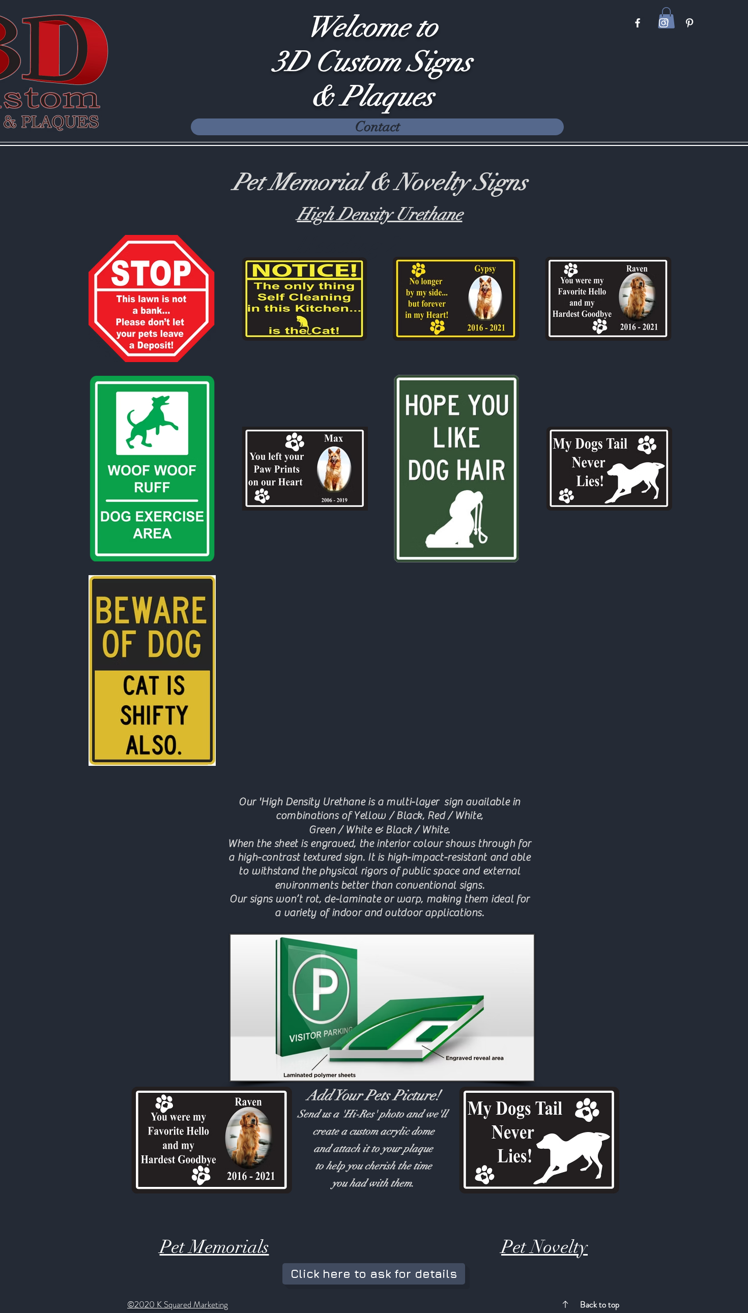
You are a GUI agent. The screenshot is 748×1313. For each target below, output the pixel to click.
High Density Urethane (380, 214)
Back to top (599, 1304)
